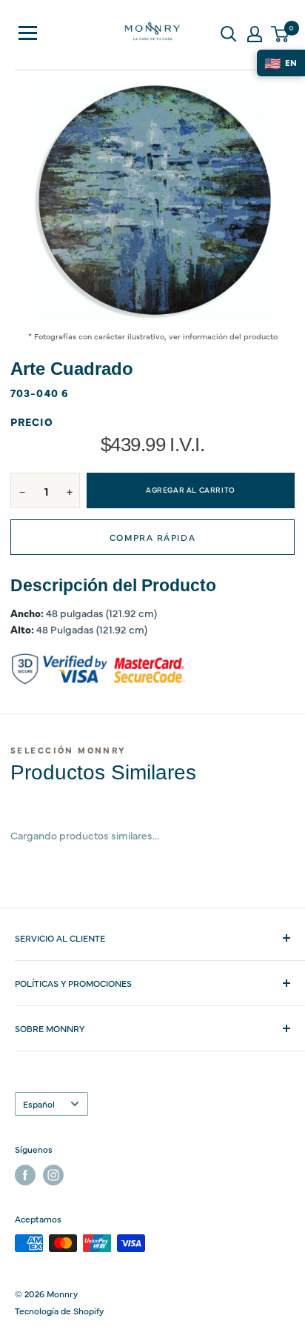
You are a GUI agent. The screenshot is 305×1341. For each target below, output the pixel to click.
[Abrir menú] (28, 33)
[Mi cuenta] (254, 34)
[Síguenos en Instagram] (53, 1175)
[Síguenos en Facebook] (25, 1175)
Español (39, 1104)
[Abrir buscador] (229, 34)
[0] (280, 34)
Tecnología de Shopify (59, 1311)
